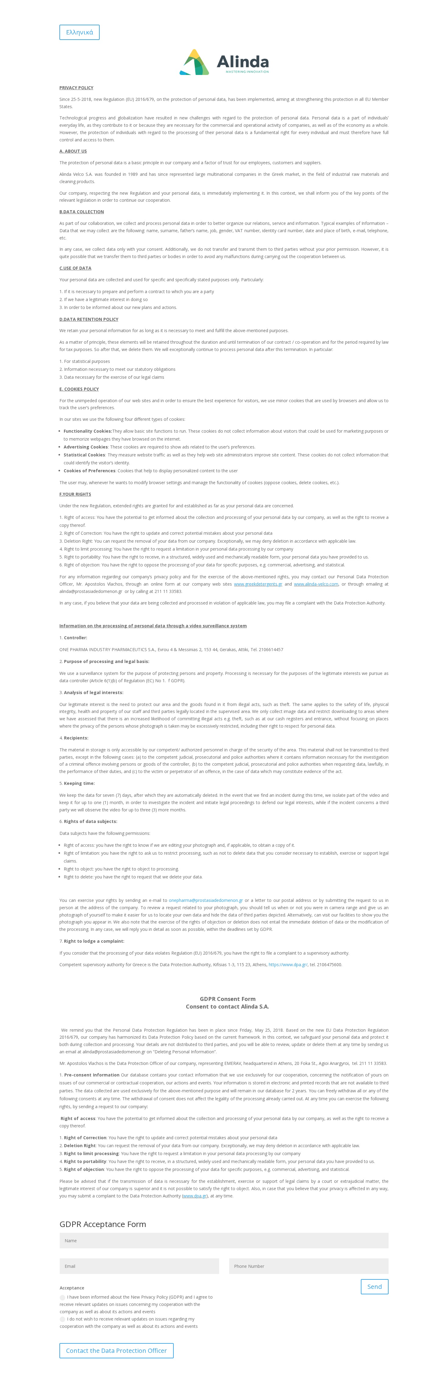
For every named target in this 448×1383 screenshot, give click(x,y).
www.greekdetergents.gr (258, 584)
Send (375, 1286)
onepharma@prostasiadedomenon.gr (206, 900)
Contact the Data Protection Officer (116, 1350)
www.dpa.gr (194, 1196)
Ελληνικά (79, 32)
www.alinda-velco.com (316, 584)
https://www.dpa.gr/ (288, 964)
